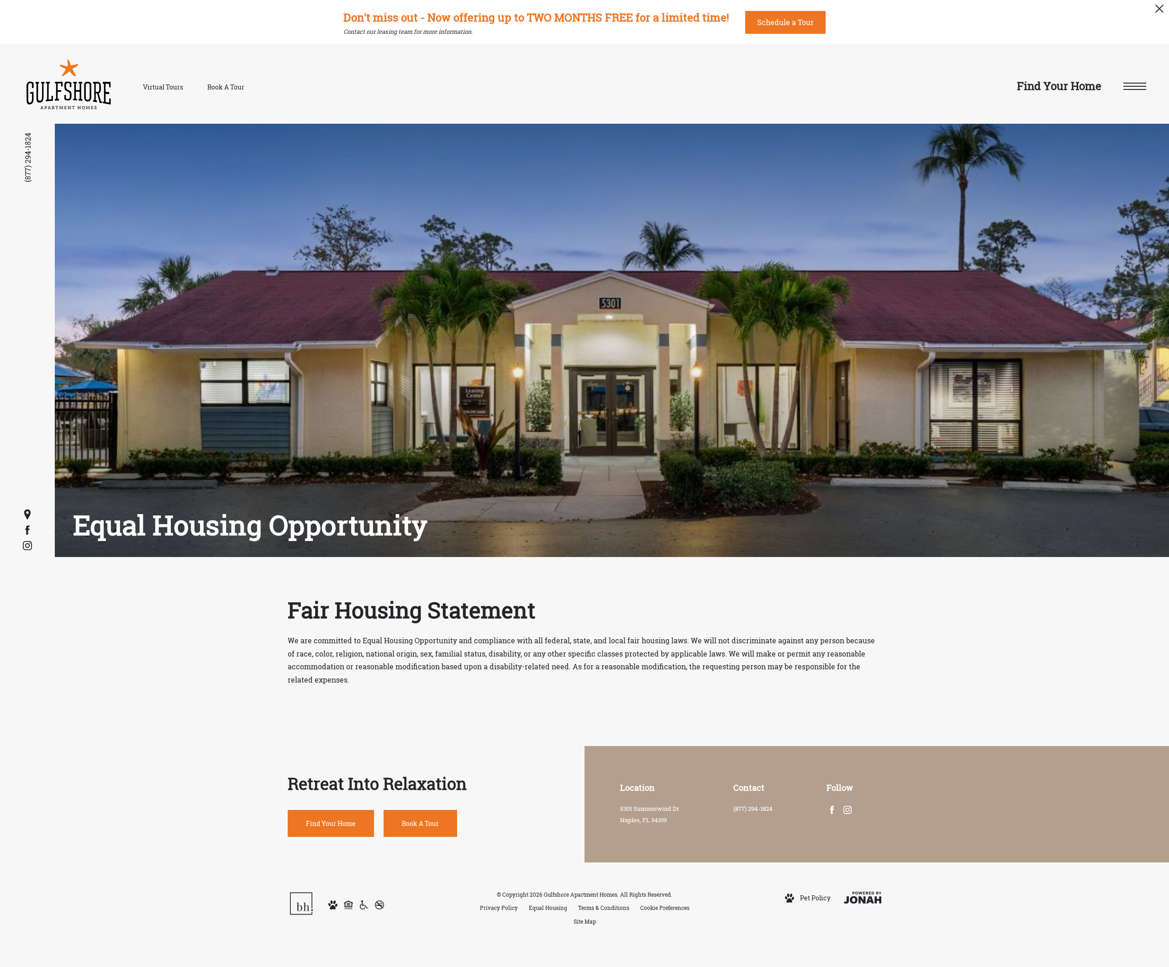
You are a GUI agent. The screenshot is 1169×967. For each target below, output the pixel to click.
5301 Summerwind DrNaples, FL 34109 (649, 814)
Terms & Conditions (603, 908)
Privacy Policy (499, 908)
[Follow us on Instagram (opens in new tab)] (27, 545)
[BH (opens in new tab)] (301, 903)
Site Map (585, 921)
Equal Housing (548, 908)
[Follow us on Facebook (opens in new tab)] (27, 530)
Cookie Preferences (665, 908)
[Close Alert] (1159, 11)
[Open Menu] (1134, 86)
